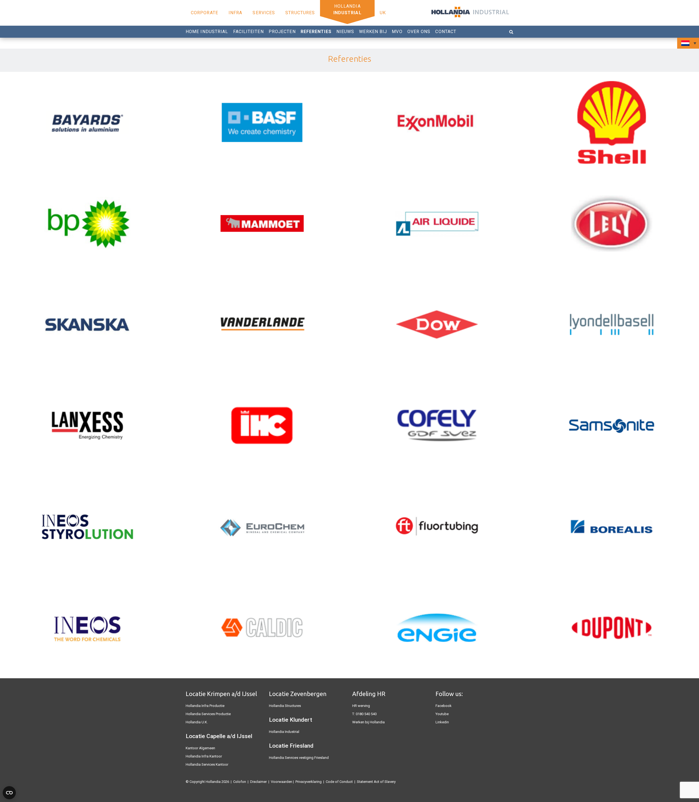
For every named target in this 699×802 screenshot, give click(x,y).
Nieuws (345, 31)
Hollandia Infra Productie (205, 706)
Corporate (204, 12)
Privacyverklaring (308, 782)
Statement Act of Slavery (376, 782)
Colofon (239, 782)
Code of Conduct (339, 782)
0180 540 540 (366, 714)
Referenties (316, 31)
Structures (300, 12)
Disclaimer (258, 782)
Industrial (347, 12)
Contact (445, 31)
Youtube (442, 714)
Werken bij (373, 31)
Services (264, 12)
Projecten (282, 31)
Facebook (444, 706)
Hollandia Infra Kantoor (204, 756)
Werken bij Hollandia (368, 722)
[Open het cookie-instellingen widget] (9, 792)
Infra (235, 12)
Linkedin (442, 722)
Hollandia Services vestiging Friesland (299, 758)
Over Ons (419, 31)
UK (383, 12)
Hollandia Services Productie (208, 714)
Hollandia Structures (285, 706)
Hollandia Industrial (284, 732)
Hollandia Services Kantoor (207, 764)
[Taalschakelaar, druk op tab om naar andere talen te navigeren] (688, 43)
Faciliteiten (248, 31)
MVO (397, 31)
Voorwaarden (281, 782)
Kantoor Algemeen (200, 748)
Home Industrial (207, 31)
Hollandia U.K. (197, 722)
